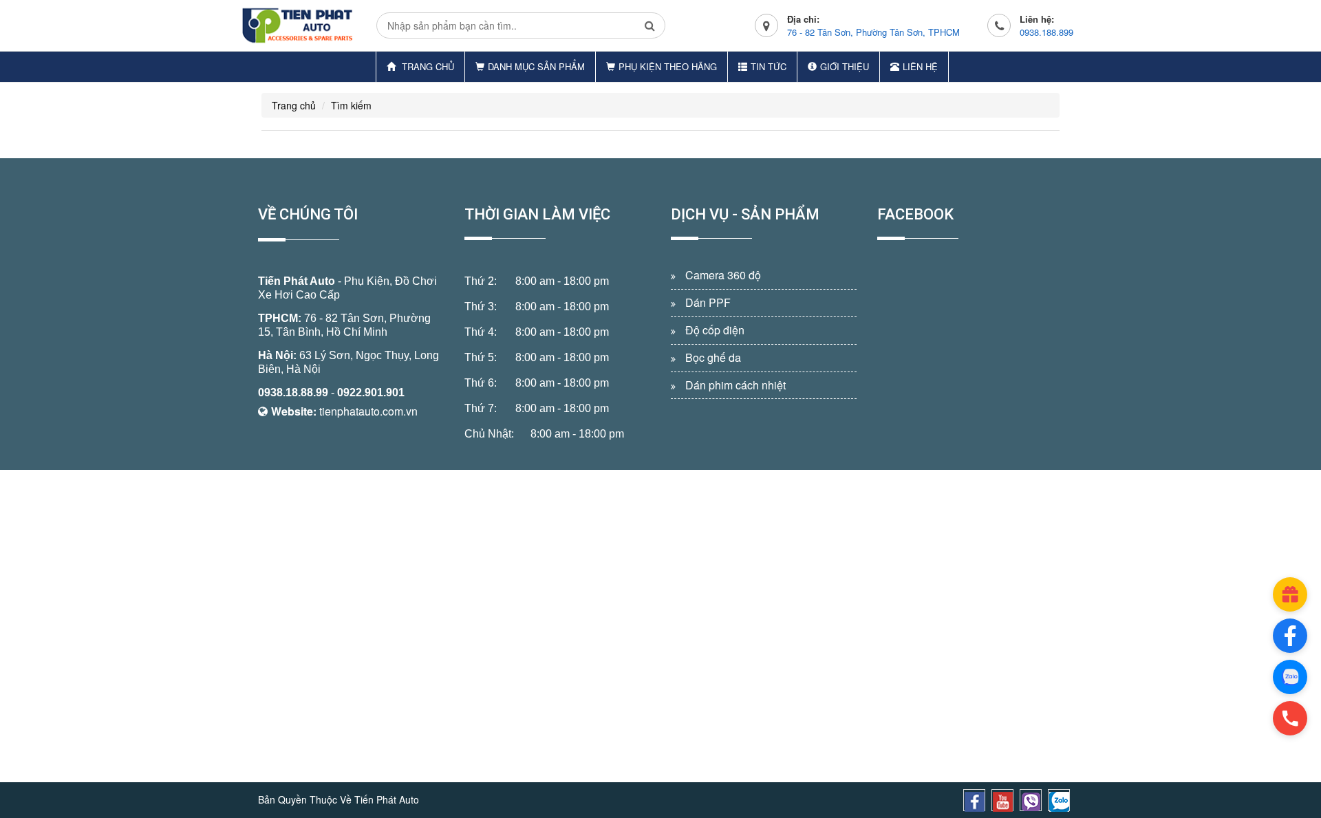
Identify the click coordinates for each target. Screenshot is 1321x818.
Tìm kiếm (351, 105)
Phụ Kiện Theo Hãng (668, 66)
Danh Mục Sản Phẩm (536, 66)
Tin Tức (768, 66)
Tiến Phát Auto (296, 281)
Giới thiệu (844, 66)
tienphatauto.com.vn (368, 411)
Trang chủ (426, 66)
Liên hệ (920, 66)
